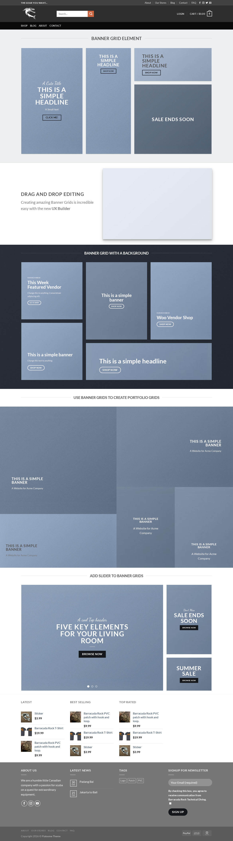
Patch (132, 780)
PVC (140, 780)
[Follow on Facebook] (200, 3)
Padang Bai (87, 781)
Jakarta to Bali (88, 792)
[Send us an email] (210, 3)
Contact (183, 2)
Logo (122, 780)
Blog (172, 2)
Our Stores (160, 2)
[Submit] (91, 14)
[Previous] (28, 637)
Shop (24, 25)
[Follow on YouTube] (37, 803)
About (148, 2)
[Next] (156, 637)
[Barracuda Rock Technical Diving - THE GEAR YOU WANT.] (36, 13)
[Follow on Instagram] (203, 3)
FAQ (193, 2)
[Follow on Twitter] (207, 3)
